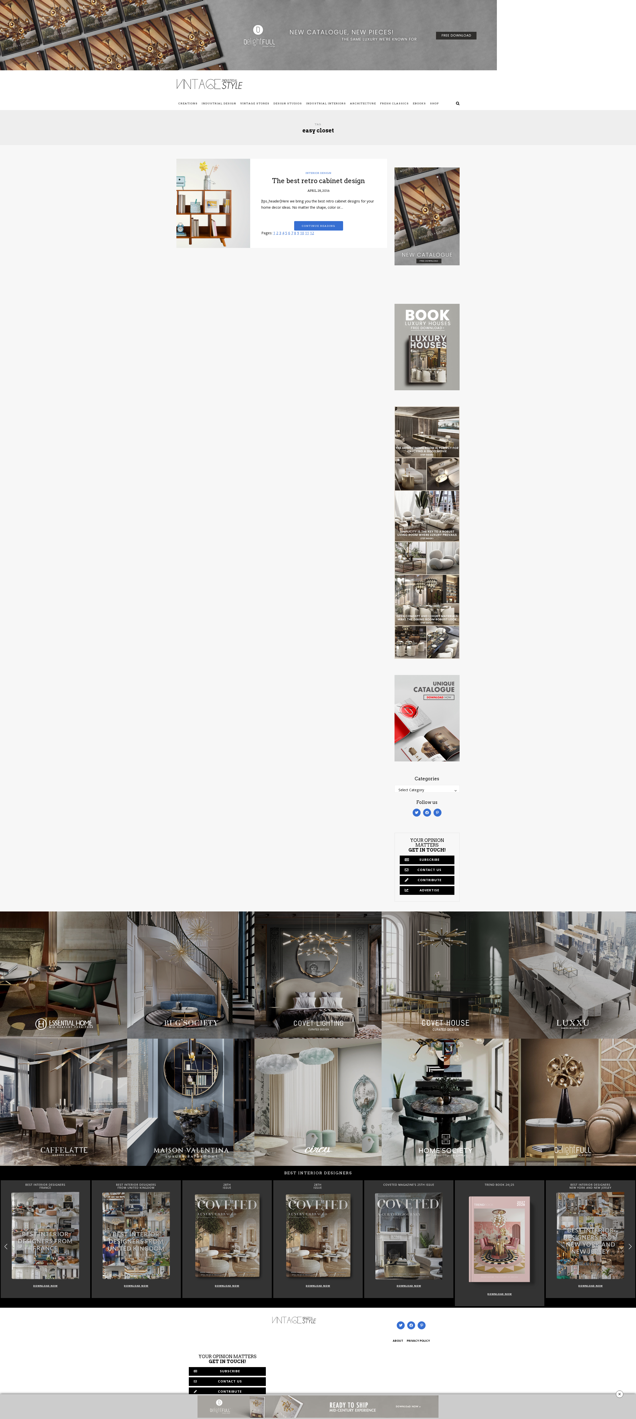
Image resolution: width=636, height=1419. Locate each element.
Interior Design (318, 172)
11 (307, 233)
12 (312, 233)
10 (302, 233)
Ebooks (419, 103)
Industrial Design (219, 103)
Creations (188, 103)
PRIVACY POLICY (418, 1341)
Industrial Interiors (326, 103)
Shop (434, 103)
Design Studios (288, 103)
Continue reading (318, 225)
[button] (630, 1246)
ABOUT (398, 1341)
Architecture (363, 103)
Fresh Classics (394, 103)
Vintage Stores (255, 103)
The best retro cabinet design (318, 181)
